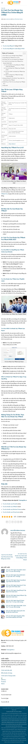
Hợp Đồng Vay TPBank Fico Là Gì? (11, 57)
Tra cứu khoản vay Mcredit (10, 504)
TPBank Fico (4, 193)
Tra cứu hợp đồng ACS (9, 46)
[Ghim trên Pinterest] (18, 522)
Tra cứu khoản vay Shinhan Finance (12, 509)
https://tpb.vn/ (12, 143)
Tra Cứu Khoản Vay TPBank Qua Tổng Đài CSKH (15, 69)
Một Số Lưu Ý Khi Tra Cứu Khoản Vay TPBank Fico (14, 82)
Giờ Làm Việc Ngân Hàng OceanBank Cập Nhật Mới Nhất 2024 (16, 580)
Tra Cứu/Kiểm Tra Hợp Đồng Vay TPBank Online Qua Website (15, 65)
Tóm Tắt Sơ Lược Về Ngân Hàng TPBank (12, 55)
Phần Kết (5, 85)
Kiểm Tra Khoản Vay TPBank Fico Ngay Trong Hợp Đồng (14, 75)
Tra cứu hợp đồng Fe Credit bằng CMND (13, 48)
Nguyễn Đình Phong (18, 19)
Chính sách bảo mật (6, 670)
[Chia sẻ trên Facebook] (9, 522)
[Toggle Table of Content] (23, 53)
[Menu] (2, 3)
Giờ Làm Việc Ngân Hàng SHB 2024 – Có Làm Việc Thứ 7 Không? (16, 575)
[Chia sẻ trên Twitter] (12, 522)
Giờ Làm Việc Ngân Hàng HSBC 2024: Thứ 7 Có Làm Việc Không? (16, 606)
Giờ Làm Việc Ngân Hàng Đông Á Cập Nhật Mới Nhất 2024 (16, 591)
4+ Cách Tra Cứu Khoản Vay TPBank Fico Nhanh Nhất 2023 (13, 62)
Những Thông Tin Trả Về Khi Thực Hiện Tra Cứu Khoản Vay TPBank (13, 79)
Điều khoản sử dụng (6, 673)
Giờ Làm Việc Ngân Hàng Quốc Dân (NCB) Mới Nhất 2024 (15, 611)
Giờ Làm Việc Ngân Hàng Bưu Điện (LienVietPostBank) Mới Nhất (15, 616)
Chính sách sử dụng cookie (8, 675)
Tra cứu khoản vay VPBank (10, 506)
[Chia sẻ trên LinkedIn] (21, 522)
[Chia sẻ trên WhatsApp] (7, 522)
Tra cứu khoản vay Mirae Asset (11, 512)
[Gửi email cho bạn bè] (15, 522)
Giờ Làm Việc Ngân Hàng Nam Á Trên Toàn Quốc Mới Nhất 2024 (16, 585)
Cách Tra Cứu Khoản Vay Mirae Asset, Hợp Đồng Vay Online (7, 556)
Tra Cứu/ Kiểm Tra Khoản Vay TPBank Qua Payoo (15, 72)
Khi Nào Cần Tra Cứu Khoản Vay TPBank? (13, 59)
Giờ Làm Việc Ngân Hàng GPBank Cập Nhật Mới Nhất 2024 (16, 596)
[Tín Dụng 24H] (14, 2)
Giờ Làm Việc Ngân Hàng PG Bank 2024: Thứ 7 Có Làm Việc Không (15, 601)
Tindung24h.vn (23, 500)
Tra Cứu (3, 8)
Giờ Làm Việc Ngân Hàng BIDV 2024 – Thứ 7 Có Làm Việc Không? (16, 570)
